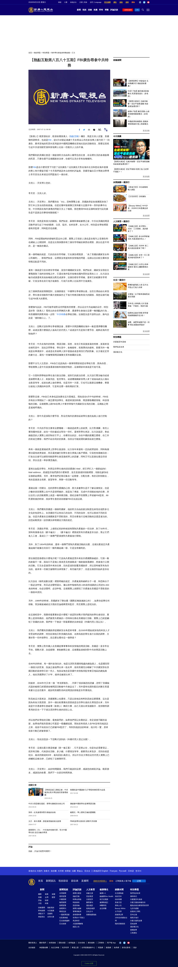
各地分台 (73, 2)
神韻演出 (41, 917)
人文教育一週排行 (121, 221)
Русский (122, 871)
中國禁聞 (62, 899)
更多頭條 (146, 131)
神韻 (59, 2)
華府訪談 (62, 911)
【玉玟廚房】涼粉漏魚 (137, 196)
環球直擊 (62, 896)
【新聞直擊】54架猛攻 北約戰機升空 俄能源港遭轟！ (138, 83)
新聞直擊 (62, 905)
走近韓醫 (103, 908)
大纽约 (40, 871)
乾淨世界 (65, 947)
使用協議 (71, 943)
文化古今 (89, 911)
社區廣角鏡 (63, 918)
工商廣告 (133, 933)
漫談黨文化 (117, 352)
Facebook (140, 2)
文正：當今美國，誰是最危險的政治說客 (44, 821)
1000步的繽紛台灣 (121, 919)
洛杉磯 (54, 871)
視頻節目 (63, 880)
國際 (40, 894)
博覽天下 (41, 914)
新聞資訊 (51, 880)
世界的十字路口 (79, 918)
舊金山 (80, 871)
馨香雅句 (89, 902)
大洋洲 (61, 871)
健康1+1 (103, 893)
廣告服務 (91, 943)
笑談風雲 (89, 896)
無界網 (116, 947)
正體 (81, 2)
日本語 (131, 871)
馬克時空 (76, 921)
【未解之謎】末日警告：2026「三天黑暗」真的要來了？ (138, 228)
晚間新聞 (62, 902)
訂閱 (139, 881)
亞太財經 (62, 924)
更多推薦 (146, 176)
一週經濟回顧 (64, 915)
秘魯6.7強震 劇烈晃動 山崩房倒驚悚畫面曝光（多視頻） (138, 113)
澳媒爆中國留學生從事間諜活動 (83, 804)
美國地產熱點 (91, 915)
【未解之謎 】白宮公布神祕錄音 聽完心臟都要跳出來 (138, 266)
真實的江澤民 (135, 911)
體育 (53, 897)
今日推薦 (117, 136)
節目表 (74, 880)
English (105, 871)
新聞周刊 (62, 908)
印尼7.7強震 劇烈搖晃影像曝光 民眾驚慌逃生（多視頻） (138, 93)
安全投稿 (81, 943)
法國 (74, 871)
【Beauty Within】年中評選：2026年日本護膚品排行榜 (138, 208)
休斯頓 (68, 871)
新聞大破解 (77, 908)
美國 (40, 897)
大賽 (65, 2)
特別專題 (46, 53)
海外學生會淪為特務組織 (60, 53)
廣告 (115, 2)
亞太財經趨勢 (64, 921)
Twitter (144, 2)
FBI (49, 140)
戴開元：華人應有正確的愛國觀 (83, 812)
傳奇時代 (133, 896)
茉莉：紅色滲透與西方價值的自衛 (42, 812)
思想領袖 (76, 905)
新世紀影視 (126, 947)
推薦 (95, 10)
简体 (85, 2)
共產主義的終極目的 (137, 902)
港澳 (46, 894)
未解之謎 (89, 893)
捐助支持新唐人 (100, 881)
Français (113, 871)
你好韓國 (118, 899)
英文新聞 (107, 2)
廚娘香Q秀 (119, 915)
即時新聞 (41, 911)
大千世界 (118, 911)
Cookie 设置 (89, 963)
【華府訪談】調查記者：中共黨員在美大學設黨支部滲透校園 (56, 792)
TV (138, 10)
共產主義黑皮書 (136, 921)
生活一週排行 (119, 280)
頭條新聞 (117, 60)
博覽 (107, 10)
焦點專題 (37, 53)
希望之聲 (75, 947)
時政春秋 (76, 902)
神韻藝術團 (43, 947)
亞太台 (87, 871)
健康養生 (104, 889)
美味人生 (118, 905)
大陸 (40, 903)
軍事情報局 (77, 911)
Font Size (99, 129)
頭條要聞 (41, 908)
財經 (46, 900)
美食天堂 (118, 902)
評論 (40, 900)
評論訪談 (114, 10)
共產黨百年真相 (119, 342)
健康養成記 (104, 902)
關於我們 (42, 943)
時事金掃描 (77, 899)
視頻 (84, 10)
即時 (101, 10)
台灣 (46, 897)
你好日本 (118, 896)
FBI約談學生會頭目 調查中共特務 (83, 821)
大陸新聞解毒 (78, 924)
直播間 (85, 880)
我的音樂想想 (120, 924)
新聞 (79, 10)
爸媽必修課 (90, 908)
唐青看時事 (77, 915)
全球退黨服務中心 (88, 947)
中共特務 (61, 314)
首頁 (30, 53)
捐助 (121, 2)
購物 (133, 2)
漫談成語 (89, 905)
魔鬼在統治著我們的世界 (139, 905)
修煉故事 (133, 930)
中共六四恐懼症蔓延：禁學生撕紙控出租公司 (46, 804)
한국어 (138, 871)
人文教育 (90, 889)
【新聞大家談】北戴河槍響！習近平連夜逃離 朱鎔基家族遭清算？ (138, 103)
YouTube (148, 2)
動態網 (108, 947)
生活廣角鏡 (119, 893)
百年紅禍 (133, 915)
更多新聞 (146, 216)
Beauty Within (120, 908)
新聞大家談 (77, 893)
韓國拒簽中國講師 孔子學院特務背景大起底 (87, 790)
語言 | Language (95, 2)
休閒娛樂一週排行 (121, 182)
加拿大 (47, 871)
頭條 (90, 10)
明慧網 (100, 947)
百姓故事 (133, 924)
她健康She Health (106, 896)
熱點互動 (74, 136)
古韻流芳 (89, 899)
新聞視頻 (63, 889)
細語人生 (76, 927)
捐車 (127, 2)
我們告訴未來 (118, 347)
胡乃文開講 (104, 899)
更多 (135, 947)
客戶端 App (111, 943)
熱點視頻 (50, 908)
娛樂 (53, 894)
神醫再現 (103, 905)
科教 (46, 903)
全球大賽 (50, 917)
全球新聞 (62, 893)
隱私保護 (62, 943)
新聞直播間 (128, 10)
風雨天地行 (134, 918)
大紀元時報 (55, 947)
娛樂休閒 (119, 889)
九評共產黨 (134, 908)
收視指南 (52, 943)
